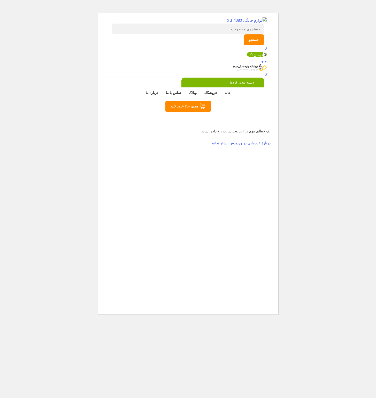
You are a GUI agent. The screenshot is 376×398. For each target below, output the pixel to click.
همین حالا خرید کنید (184, 106)
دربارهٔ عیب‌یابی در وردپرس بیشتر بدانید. (240, 143)
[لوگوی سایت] (247, 20)
